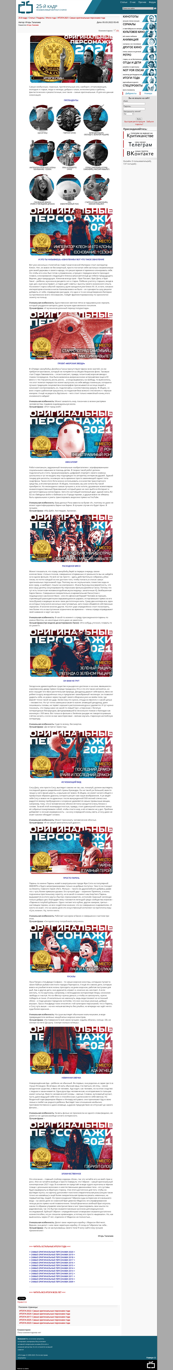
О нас (133, 2)
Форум (152, 2)
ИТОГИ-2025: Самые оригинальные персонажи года (44, 1319)
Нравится (22, 1302)
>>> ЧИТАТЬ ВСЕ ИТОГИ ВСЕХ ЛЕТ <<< (47, 1292)
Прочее (142, 2)
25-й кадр (22, 18)
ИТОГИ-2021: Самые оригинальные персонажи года (81, 18)
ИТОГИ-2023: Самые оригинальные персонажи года (44, 1323)
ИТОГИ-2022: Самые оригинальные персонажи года (44, 1310)
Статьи (123, 2)
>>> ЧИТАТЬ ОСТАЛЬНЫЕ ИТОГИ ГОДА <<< (49, 1246)
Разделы (40, 18)
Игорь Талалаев (32, 25)
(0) (117, 30)
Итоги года (51, 18)
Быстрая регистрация (134, 121)
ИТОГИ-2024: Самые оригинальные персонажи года (44, 1313)
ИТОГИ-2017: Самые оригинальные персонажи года (44, 1316)
